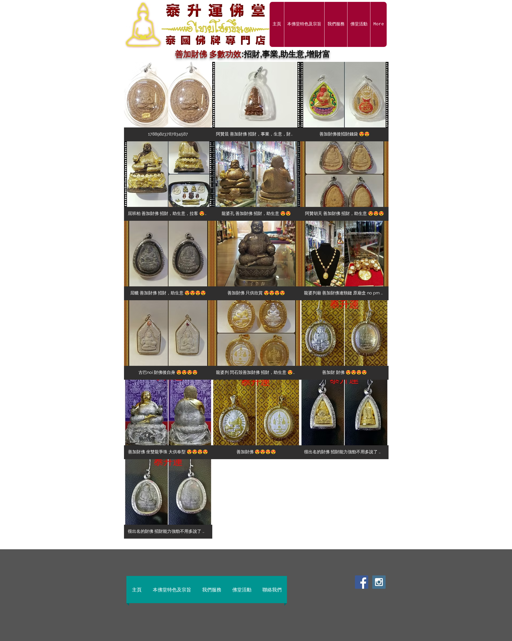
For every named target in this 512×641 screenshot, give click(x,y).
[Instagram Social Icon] (379, 582)
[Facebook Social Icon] (361, 582)
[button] (168, 101)
